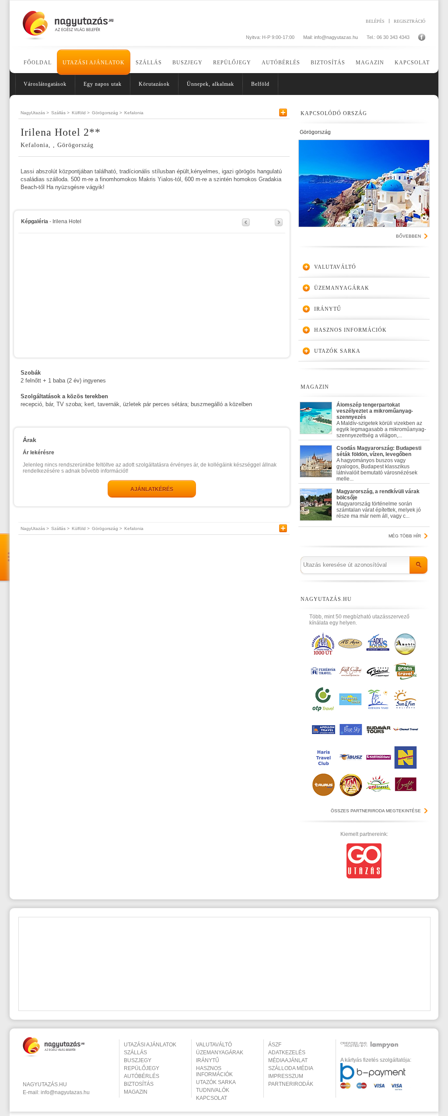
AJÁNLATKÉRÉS (151, 489)
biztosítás (139, 1084)
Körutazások (154, 84)
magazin (135, 1092)
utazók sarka (216, 1082)
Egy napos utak (103, 84)
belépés (375, 21)
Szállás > (60, 112)
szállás (135, 1052)
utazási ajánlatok (150, 1045)
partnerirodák (290, 1084)
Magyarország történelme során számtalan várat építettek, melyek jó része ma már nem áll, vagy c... (378, 503)
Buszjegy (187, 63)
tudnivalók (212, 1090)
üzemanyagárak (219, 1052)
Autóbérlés (281, 63)
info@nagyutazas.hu (336, 37)
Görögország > (107, 112)
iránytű (207, 1060)
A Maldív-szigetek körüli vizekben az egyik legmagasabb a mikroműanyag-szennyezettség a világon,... (381, 418)
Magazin (370, 63)
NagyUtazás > (35, 112)
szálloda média (290, 1068)
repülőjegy (141, 1068)
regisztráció (409, 21)
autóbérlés (141, 1076)
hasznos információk (214, 1071)
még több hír (404, 535)
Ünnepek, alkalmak (210, 84)
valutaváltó (214, 1045)
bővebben (408, 236)
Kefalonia (134, 112)
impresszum (285, 1076)
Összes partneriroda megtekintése (376, 810)
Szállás (149, 63)
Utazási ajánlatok (94, 63)
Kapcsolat (412, 63)
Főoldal (38, 63)
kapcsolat (211, 1098)
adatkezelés (286, 1052)
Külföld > (81, 112)
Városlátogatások (45, 84)
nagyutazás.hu (45, 1084)
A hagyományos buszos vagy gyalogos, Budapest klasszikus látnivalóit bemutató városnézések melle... (378, 461)
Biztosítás (328, 63)
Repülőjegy (232, 63)
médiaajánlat (288, 1060)
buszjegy (137, 1060)
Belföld (260, 84)
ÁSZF (274, 1045)
